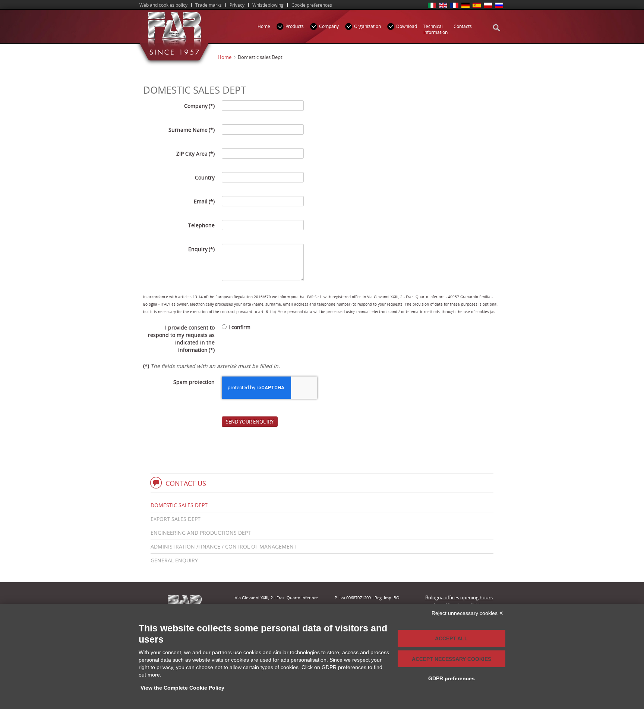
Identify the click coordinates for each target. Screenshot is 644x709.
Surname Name (191, 129)
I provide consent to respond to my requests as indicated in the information (181, 338)
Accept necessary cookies (451, 659)
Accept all (451, 638)
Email (204, 201)
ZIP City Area (195, 153)
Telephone (201, 225)
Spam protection (194, 381)
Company (199, 105)
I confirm (239, 327)
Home (224, 57)
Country (205, 177)
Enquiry (201, 249)
